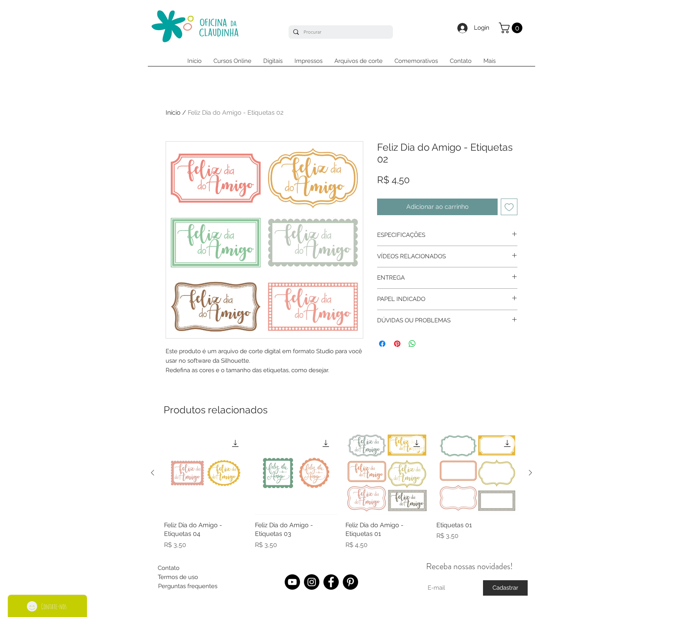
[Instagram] (311, 582)
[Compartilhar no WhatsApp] (412, 343)
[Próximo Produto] (530, 472)
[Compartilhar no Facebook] (382, 343)
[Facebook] (331, 582)
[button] (512, 28)
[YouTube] (292, 582)
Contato (168, 568)
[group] (341, 490)
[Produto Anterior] (152, 472)
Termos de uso (178, 577)
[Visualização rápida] (205, 473)
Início (173, 112)
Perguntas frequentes (187, 586)
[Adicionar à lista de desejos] (509, 207)
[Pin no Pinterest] (397, 343)
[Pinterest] (350, 582)
